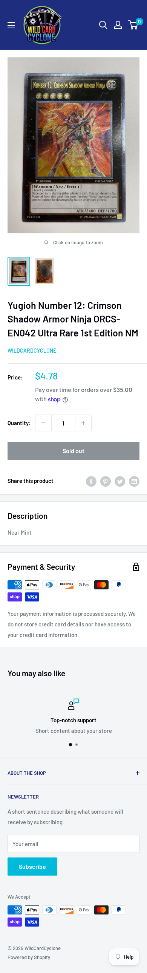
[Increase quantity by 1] (83, 423)
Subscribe (32, 866)
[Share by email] (134, 480)
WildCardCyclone (32, 350)
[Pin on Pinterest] (105, 480)
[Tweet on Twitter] (120, 480)
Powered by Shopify (29, 957)
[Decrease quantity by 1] (43, 423)
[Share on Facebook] (91, 480)
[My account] (118, 25)
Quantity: (19, 422)
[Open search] (103, 25)
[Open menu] (11, 25)
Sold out (73, 450)
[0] (133, 24)
